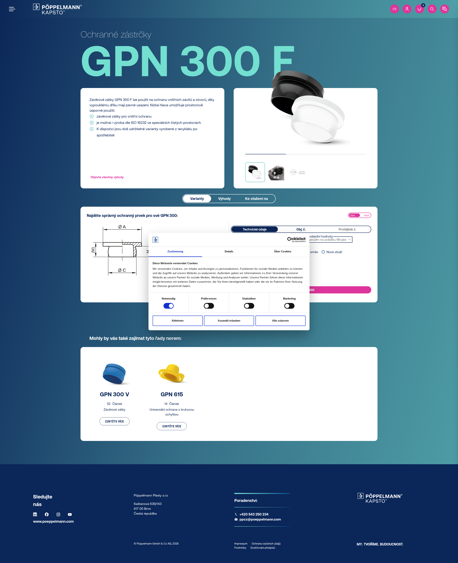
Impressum (240, 543)
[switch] (209, 306)
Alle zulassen (280, 320)
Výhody (224, 198)
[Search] (432, 8)
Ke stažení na (256, 198)
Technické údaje (255, 229)
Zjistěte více (114, 421)
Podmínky (240, 547)
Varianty (197, 198)
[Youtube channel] (71, 514)
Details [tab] (229, 251)
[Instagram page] (59, 514)
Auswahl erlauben (229, 320)
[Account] (407, 8)
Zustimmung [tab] (175, 251)
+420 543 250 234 (254, 514)
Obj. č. (301, 229)
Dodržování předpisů (262, 547)
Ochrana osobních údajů (266, 543)
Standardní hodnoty (319, 236)
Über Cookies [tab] (282, 251)
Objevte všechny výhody (107, 177)
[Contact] (444, 8)
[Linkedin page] (36, 514)
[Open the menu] (12, 9)
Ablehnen (178, 320)
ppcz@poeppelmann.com (260, 519)
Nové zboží (334, 252)
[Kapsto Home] (57, 9)
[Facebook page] (48, 514)
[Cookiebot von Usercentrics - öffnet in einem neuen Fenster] (290, 239)
